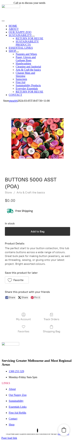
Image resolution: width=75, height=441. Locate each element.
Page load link (9, 437)
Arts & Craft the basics (31, 192)
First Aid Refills (17, 412)
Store (8, 192)
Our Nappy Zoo (18, 394)
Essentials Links (18, 406)
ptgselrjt (13, 100)
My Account (23, 319)
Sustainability (16, 400)
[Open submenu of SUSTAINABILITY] (33, 36)
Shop (11, 424)
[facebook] (37, 430)
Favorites (23, 331)
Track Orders (51, 319)
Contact (13, 418)
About (12, 389)
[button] (17, 279)
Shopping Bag (51, 331)
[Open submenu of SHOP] (17, 51)
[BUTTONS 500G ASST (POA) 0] (37, 138)
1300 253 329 (53, 2)
